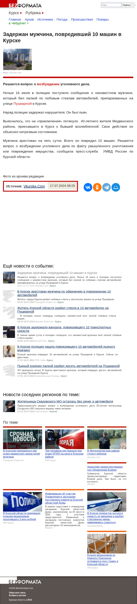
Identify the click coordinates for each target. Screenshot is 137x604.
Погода (62, 19)
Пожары (103, 19)
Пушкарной (23, 103)
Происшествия (82, 19)
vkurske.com (15, 72)
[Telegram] (106, 187)
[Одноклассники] (97, 187)
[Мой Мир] (115, 187)
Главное (15, 19)
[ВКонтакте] (88, 187)
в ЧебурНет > (19, 23)
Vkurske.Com (34, 186)
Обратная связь (17, 592)
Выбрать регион (17, 595)
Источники (45, 19)
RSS (30, 600)
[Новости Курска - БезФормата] (21, 4)
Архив (29, 19)
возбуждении (48, 84)
